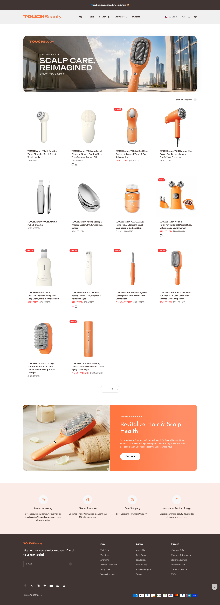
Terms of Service (179, 569)
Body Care (105, 569)
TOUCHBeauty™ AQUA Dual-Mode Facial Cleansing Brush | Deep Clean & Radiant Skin (130, 225)
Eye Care (104, 560)
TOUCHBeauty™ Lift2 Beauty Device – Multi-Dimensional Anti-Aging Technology (88, 366)
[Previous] (81, 5)
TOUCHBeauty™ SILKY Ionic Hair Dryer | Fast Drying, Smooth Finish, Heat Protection (176, 154)
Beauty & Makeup (108, 565)
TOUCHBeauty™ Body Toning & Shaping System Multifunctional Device (87, 225)
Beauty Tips (104, 17)
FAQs (173, 574)
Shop (80, 17)
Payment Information (181, 555)
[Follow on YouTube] (51, 586)
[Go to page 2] (117, 389)
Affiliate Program (144, 569)
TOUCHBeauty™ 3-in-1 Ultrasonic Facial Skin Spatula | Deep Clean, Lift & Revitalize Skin (43, 296)
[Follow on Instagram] (38, 586)
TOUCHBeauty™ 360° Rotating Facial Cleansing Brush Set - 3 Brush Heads (42, 154)
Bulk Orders (141, 555)
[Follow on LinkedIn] (57, 586)
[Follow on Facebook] (25, 586)
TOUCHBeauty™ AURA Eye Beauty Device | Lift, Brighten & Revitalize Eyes (86, 296)
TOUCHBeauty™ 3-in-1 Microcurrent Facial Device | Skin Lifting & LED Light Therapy (176, 225)
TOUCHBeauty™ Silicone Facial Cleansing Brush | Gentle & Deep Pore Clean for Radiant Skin (87, 154)
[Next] (138, 5)
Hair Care (104, 550)
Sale (92, 17)
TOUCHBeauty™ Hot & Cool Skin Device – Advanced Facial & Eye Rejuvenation (132, 154)
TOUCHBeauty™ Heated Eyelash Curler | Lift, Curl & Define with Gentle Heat (131, 296)
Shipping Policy (178, 550)
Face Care (104, 555)
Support (136, 17)
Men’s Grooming (108, 574)
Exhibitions (141, 560)
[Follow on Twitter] (31, 586)
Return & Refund (179, 560)
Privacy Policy (178, 565)
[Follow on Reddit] (64, 586)
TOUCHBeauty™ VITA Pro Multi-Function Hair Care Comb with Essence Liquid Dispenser (176, 296)
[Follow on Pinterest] (44, 586)
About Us (120, 17)
